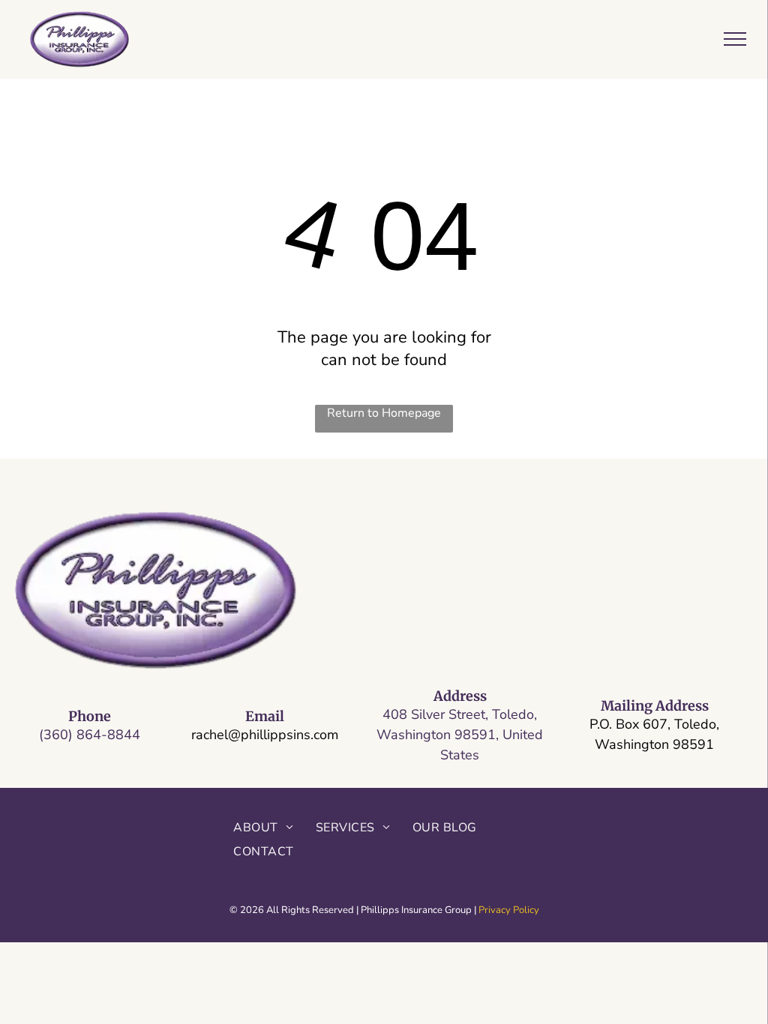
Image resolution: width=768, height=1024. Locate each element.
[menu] (735, 38)
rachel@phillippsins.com (264, 735)
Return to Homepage (384, 413)
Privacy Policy (508, 910)
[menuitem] (263, 827)
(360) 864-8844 (89, 735)
